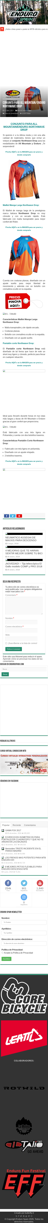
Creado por (19, 1213)
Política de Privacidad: (12, 950)
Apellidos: (6, 929)
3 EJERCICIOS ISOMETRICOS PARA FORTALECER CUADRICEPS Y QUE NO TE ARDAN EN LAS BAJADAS (23, 839)
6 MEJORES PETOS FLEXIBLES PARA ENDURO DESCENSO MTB (22, 868)
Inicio (7, 93)
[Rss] (16, 1216)
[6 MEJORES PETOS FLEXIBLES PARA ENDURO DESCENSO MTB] (3, 867)
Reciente (17, 825)
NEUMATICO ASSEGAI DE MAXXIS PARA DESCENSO (20, 539)
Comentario (11, 595)
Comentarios (30, 825)
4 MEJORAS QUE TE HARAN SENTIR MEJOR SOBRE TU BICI (23, 552)
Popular (5, 825)
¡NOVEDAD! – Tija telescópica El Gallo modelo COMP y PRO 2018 (23, 565)
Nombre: (6, 918)
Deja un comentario (11, 113)
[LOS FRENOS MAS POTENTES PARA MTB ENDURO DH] (3, 858)
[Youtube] (26, 1216)
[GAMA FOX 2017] (3, 830)
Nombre (9, 618)
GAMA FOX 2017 (13, 830)
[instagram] (31, 1216)
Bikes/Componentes (20, 93)
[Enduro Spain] (24, 12)
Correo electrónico (14, 627)
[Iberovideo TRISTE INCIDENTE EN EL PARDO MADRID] (3, 849)
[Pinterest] (24, 1216)
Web (7, 635)
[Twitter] (21, 1216)
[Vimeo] (29, 1216)
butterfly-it (29, 1213)
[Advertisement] (24, 60)
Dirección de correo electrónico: (17, 939)
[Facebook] (18, 1216)
